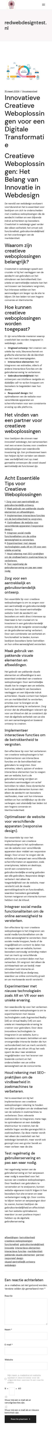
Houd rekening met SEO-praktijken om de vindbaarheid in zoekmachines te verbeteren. (26, 557)
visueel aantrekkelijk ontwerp (20, 1261)
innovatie (9, 1247)
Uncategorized (29, 91)
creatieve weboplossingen (18, 1240)
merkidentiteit (34, 1251)
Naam (8, 1329)
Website (9, 1359)
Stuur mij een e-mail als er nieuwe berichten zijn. (22, 1411)
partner (40, 1254)
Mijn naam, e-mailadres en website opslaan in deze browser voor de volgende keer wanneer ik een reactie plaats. (25, 1379)
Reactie (8, 1296)
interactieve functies (15, 1251)
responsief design (14, 1258)
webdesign (10, 1265)
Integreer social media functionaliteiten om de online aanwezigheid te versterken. (20, 536)
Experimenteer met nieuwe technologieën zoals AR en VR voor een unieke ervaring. (25, 547)
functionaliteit (12, 1244)
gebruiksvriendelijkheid (32, 1244)
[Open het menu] (43, 4)
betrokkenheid (27, 1237)
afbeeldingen (11, 1237)
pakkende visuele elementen (20, 1254)
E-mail (9, 1344)
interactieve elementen (27, 1247)
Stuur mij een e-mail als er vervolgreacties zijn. (18, 1401)
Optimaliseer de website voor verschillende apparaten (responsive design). (24, 526)
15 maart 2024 (12, 91)
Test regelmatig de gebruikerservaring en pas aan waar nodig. (23, 567)
